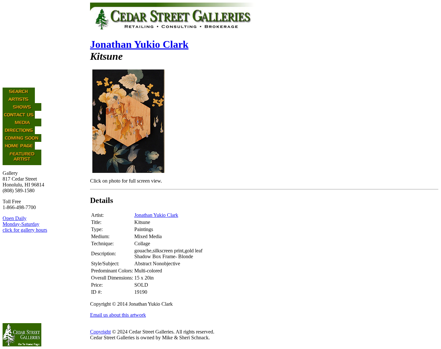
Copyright (100, 331)
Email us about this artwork (118, 315)
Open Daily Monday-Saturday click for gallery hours (25, 224)
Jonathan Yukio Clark (139, 44)
